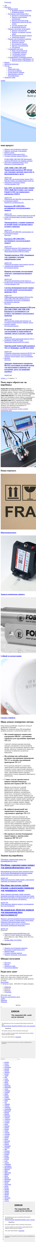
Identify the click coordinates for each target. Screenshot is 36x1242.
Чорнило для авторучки (19, 30)
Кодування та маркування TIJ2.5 (18, 14)
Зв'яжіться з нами (9, 77)
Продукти (7, 7)
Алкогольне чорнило (18, 37)
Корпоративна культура (15, 74)
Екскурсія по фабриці (15, 71)
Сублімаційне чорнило (19, 54)
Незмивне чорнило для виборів (22, 10)
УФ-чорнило (16, 47)
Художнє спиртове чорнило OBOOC (16, 156)
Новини (7, 62)
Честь (10, 67)
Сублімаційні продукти (15, 49)
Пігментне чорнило (18, 42)
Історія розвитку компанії (16, 72)
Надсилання (4, 982)
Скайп (3, 998)
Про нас (7, 65)
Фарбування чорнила (18, 40)
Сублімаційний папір (18, 55)
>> (7, 378)
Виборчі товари (13, 9)
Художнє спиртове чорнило (13, 953)
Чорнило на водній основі (20, 20)
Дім (5, 5)
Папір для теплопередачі (19, 50)
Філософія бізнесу (13, 76)
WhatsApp (4, 1000)
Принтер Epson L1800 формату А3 (23, 59)
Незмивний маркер (18, 12)
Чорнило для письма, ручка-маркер (19, 29)
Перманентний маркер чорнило (22, 35)
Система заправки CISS (19, 25)
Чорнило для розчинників (20, 45)
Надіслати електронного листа (10, 997)
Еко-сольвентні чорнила (19, 44)
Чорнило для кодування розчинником (19, 18)
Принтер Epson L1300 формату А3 (23, 60)
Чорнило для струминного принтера (19, 39)
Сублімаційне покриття (19, 52)
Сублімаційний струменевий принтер (20, 57)
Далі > (4, 378)
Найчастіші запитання (11, 64)
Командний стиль (13, 69)
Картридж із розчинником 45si (21, 15)
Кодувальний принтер (19, 27)
